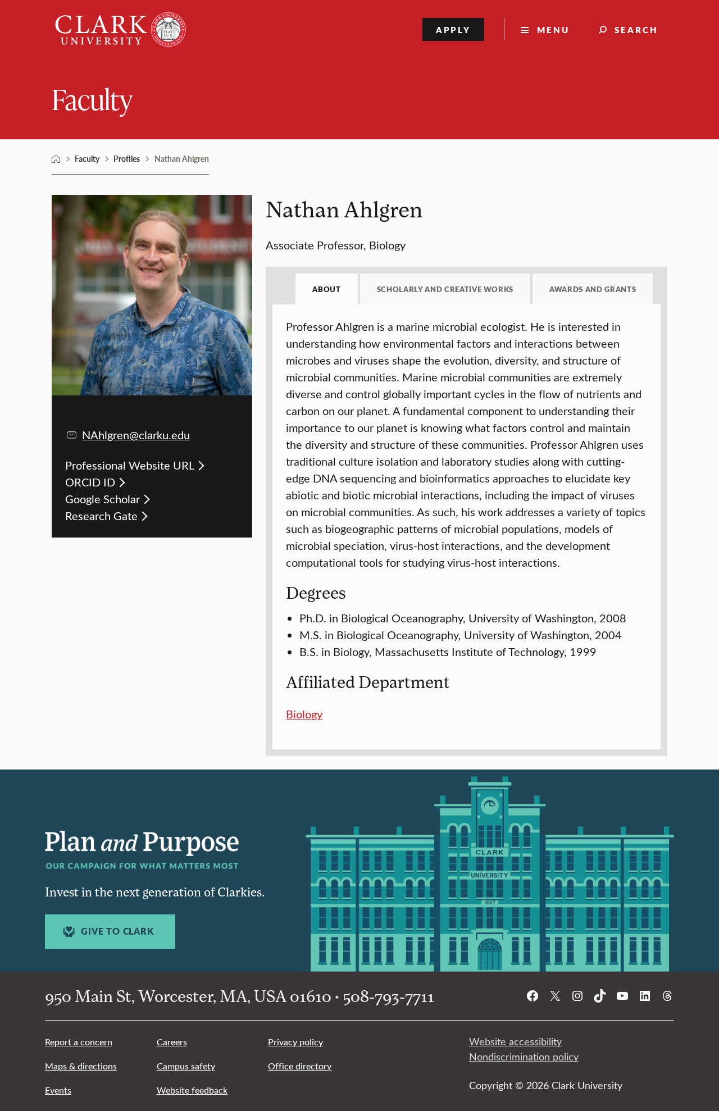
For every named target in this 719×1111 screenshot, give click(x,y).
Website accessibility (515, 1041)
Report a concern (78, 1042)
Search (636, 29)
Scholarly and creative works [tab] (445, 289)
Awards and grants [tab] (592, 289)
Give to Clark (117, 931)
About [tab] (326, 289)
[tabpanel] (466, 520)
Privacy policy (295, 1042)
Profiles (126, 158)
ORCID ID (90, 481)
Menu (553, 29)
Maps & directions (81, 1066)
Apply (453, 29)
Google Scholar (102, 498)
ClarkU (56, 159)
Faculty (92, 98)
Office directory (299, 1066)
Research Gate (101, 515)
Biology (304, 713)
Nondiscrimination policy (524, 1056)
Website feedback (192, 1090)
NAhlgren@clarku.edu (136, 434)
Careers (172, 1042)
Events (58, 1090)
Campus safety (186, 1066)
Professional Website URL (129, 464)
